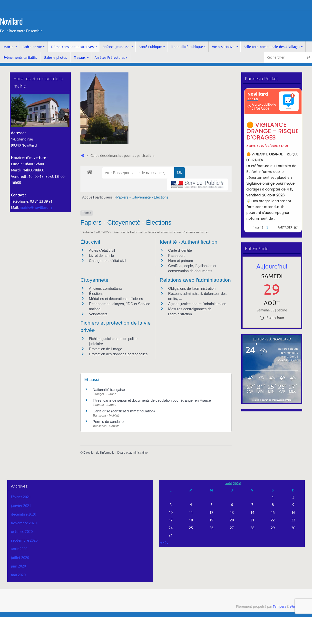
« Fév (164, 542)
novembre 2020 (24, 523)
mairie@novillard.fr (36, 207)
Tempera (279, 607)
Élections (96, 293)
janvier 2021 (21, 506)
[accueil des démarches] (89, 171)
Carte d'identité (180, 250)
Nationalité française (109, 390)
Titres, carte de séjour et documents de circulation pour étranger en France (152, 400)
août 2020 (19, 549)
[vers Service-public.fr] (197, 184)
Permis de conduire (108, 421)
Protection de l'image (105, 349)
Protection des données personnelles (118, 354)
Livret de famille (101, 255)
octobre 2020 (22, 531)
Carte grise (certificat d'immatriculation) (124, 411)
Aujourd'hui (271, 266)
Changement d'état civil (107, 261)
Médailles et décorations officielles (116, 299)
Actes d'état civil (102, 250)
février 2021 (21, 497)
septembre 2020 (24, 540)
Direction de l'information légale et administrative (115, 452)
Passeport (176, 255)
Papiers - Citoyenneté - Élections (142, 197)
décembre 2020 (23, 514)
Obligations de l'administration (191, 288)
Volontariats (98, 314)
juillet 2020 (20, 558)
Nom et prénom (180, 261)
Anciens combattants (106, 288)
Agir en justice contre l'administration (197, 304)
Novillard (11, 22)
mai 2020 (18, 575)
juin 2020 (18, 566)
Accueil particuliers (97, 197)
